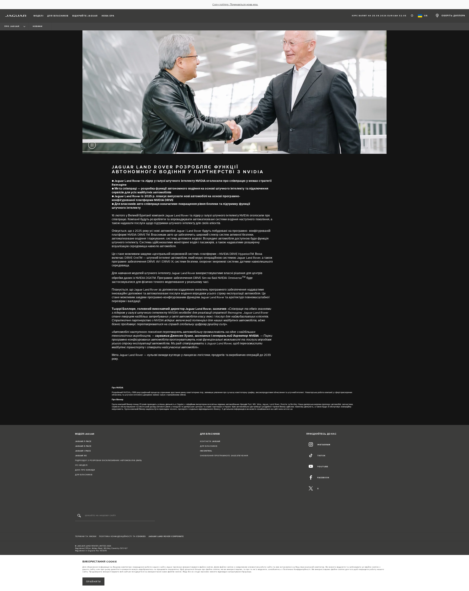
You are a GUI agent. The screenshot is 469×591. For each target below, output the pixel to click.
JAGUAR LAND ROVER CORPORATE (166, 536)
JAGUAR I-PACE (83, 451)
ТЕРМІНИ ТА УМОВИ (85, 536)
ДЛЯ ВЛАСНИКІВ (84, 475)
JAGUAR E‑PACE (83, 446)
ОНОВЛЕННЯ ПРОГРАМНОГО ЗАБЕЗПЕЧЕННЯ (224, 456)
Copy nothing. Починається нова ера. (235, 4)
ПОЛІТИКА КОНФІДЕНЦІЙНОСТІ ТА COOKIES (122, 536)
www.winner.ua (285, 409)
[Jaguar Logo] (16, 15)
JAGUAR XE (81, 456)
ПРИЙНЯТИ (93, 581)
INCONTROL (206, 451)
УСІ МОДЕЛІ (81, 465)
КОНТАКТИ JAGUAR (210, 441)
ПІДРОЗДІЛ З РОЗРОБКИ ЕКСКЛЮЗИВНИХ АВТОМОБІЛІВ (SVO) (108, 460)
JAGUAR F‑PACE (83, 441)
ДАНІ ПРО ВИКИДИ (85, 470)
